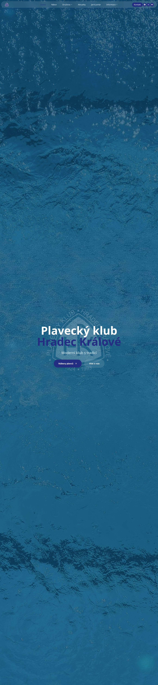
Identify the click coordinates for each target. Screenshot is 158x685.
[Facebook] (144, 4)
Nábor (54, 4)
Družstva (66, 4)
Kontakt (137, 4)
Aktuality (82, 4)
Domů (43, 4)
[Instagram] (148, 4)
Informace (111, 4)
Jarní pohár (96, 4)
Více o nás (94, 363)
